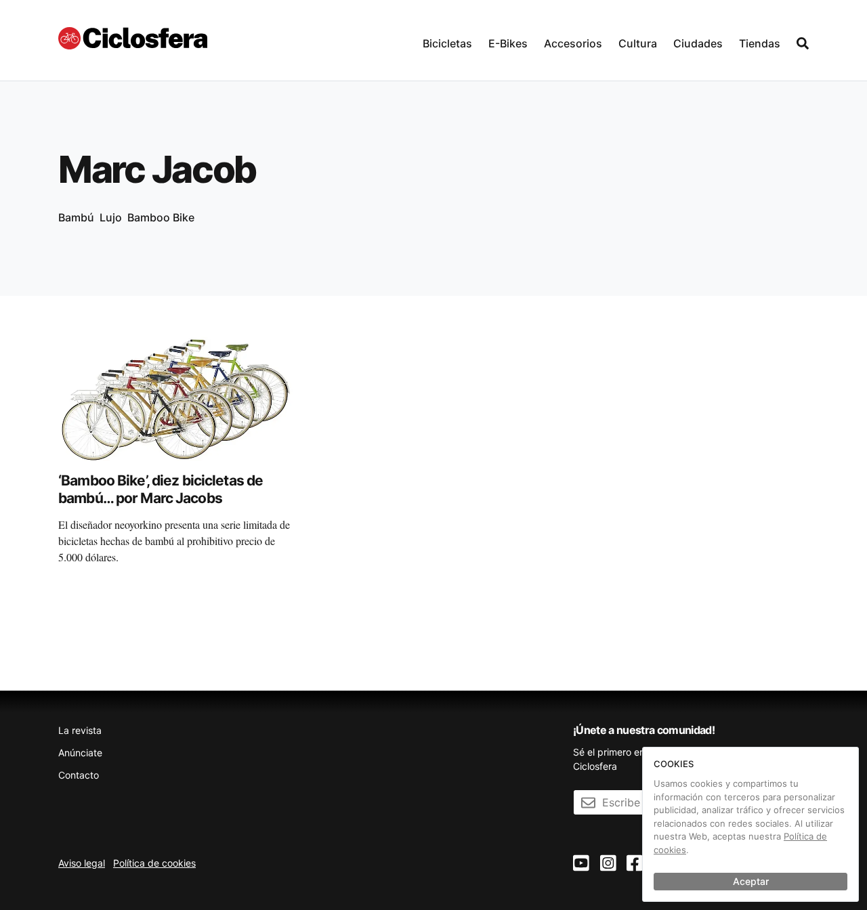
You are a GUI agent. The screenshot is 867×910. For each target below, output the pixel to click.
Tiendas (759, 43)
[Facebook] (635, 863)
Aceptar (751, 881)
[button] (447, 40)
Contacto (78, 775)
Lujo (111, 217)
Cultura (637, 43)
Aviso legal (81, 863)
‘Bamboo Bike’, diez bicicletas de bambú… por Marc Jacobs (160, 489)
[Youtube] (581, 863)
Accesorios (573, 43)
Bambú (76, 217)
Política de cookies (154, 863)
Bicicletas (447, 43)
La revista (80, 730)
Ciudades (698, 43)
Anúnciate (80, 752)
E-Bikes (508, 43)
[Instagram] (608, 863)
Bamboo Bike (160, 217)
